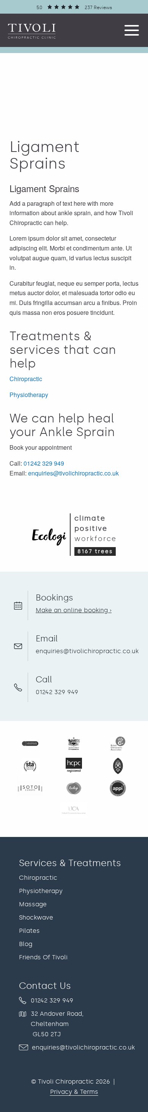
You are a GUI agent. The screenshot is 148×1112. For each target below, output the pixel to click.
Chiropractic (25, 378)
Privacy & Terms (74, 1091)
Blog (25, 944)
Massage (33, 904)
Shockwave (36, 917)
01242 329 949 (44, 463)
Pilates (29, 930)
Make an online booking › (74, 610)
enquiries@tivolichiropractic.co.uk (73, 473)
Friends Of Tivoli (43, 957)
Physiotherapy (28, 394)
